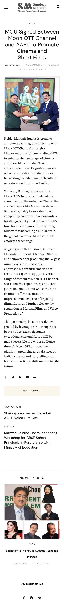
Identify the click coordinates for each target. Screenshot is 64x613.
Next (54, 524)
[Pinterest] (20, 377)
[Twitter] (12, 377)
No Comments (34, 65)
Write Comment (32, 390)
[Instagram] (31, 598)
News (32, 23)
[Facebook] (5, 377)
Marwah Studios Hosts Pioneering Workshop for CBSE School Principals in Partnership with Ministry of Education (30, 440)
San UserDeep (13, 65)
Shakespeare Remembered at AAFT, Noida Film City (27, 415)
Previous (9, 524)
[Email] (27, 377)
